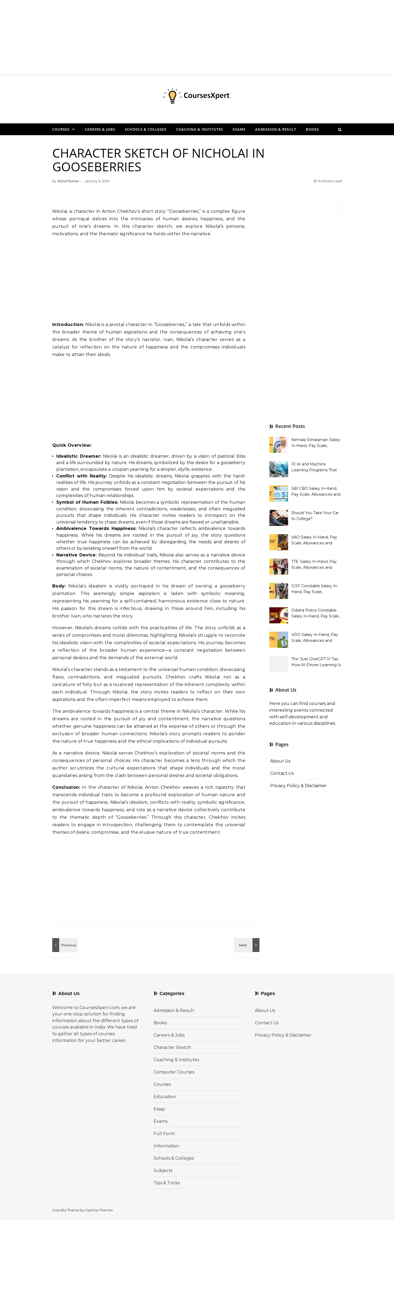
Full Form (164, 1133)
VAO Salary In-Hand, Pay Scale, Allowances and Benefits (314, 541)
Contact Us (282, 773)
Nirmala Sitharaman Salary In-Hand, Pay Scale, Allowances (315, 443)
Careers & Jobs (100, 129)
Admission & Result (275, 129)
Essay (159, 1109)
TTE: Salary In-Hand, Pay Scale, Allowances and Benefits (314, 565)
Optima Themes (99, 1210)
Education (165, 1096)
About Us (280, 761)
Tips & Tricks (167, 1182)
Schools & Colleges (145, 129)
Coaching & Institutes (199, 129)
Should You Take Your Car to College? (315, 515)
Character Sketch (172, 1047)
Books (312, 129)
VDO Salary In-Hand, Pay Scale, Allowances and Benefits (314, 638)
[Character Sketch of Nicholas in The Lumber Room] (64, 945)
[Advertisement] (161, 37)
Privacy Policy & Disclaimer (298, 785)
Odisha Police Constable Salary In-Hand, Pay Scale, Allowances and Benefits (315, 614)
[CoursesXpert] (197, 97)
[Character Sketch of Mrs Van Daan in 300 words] (247, 945)
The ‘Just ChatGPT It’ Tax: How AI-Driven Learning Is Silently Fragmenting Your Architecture (316, 662)
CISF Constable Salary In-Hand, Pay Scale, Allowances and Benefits (314, 589)
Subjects (163, 1170)
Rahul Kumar (68, 181)
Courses (60, 129)
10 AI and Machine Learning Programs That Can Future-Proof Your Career (314, 467)
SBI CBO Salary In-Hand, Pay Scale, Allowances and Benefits (315, 492)
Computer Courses (174, 1072)
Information (166, 1145)
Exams (239, 129)
